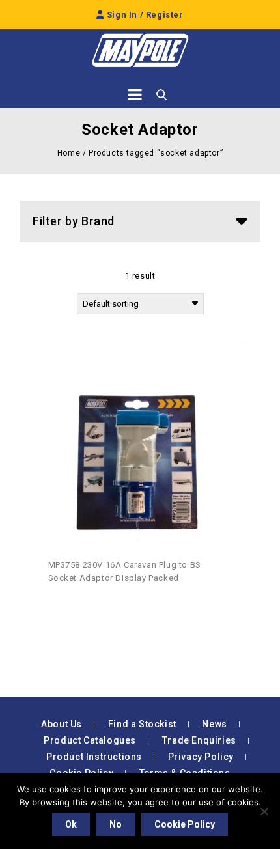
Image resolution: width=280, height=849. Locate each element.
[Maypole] (140, 50)
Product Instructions (94, 756)
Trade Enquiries (199, 740)
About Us (61, 724)
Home (68, 153)
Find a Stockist (142, 724)
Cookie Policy (184, 824)
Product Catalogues (90, 740)
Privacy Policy (201, 756)
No (115, 824)
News (214, 724)
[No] (263, 811)
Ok (71, 824)
